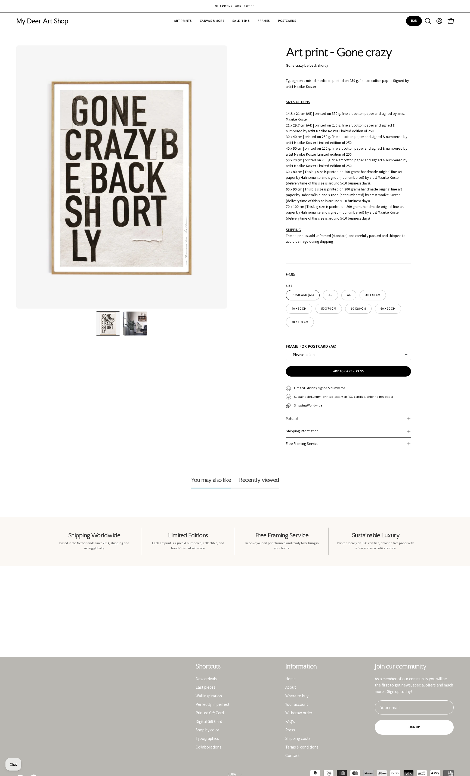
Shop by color (207, 729)
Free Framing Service (302, 443)
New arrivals (206, 678)
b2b (414, 20)
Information (301, 666)
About (290, 687)
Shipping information (302, 431)
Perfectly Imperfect (213, 704)
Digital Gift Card (209, 721)
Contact (292, 755)
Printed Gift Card (210, 712)
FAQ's (290, 721)
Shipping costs (298, 738)
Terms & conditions (302, 746)
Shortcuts (208, 666)
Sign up (414, 727)
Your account (296, 704)
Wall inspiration (209, 695)
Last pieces (205, 687)
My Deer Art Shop (42, 21)
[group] (235, 6)
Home (290, 678)
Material (292, 418)
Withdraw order (298, 712)
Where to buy (296, 695)
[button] (240, 21)
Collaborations (208, 746)
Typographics (207, 738)
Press (290, 729)
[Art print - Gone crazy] (108, 323)
